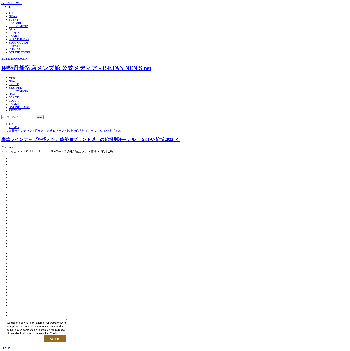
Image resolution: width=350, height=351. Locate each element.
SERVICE (15, 45)
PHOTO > (7, 347)
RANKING (16, 36)
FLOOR (14, 100)
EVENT (14, 19)
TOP (11, 13)
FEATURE (15, 22)
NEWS (13, 16)
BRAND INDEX (19, 39)
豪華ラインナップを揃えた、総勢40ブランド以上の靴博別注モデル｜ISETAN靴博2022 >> (90, 139)
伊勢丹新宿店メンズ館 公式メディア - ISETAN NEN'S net (76, 68)
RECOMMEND (18, 26)
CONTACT (16, 49)
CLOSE (6, 6)
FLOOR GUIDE (19, 42)
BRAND (14, 97)
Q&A (12, 29)
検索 (39, 117)
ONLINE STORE (19, 52)
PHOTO (14, 32)
